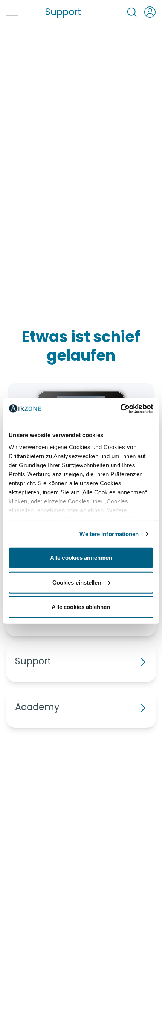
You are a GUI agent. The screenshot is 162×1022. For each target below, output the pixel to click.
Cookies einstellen (76, 582)
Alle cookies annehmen (81, 557)
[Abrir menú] (12, 12)
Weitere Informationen (109, 533)
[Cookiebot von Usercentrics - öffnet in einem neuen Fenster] (120, 408)
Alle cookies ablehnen (81, 607)
